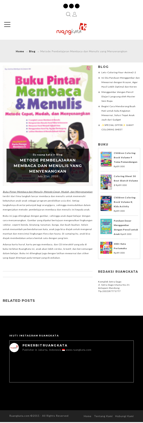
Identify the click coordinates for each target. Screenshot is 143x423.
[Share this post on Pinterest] (55, 284)
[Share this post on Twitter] (40, 284)
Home (20, 51)
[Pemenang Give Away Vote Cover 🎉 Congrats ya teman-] (40, 374)
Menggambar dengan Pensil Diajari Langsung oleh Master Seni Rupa (118, 96)
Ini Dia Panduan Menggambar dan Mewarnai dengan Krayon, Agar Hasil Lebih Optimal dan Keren (120, 82)
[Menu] (7, 24)
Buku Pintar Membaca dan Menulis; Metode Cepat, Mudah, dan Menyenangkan (48, 191)
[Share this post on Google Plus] (48, 284)
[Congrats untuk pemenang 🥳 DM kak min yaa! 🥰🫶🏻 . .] (103, 374)
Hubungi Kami (124, 416)
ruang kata (44, 154)
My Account (74, 14)
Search (68, 14)
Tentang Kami (103, 416)
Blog (32, 51)
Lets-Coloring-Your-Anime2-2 (118, 72)
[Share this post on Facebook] (32, 284)
